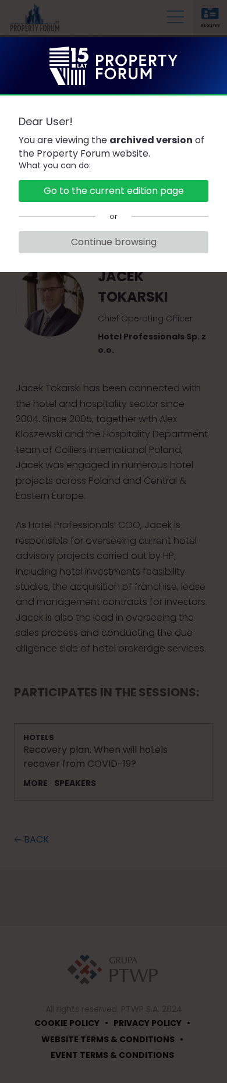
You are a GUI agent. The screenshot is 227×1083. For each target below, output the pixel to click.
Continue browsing (114, 242)
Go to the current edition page (114, 190)
